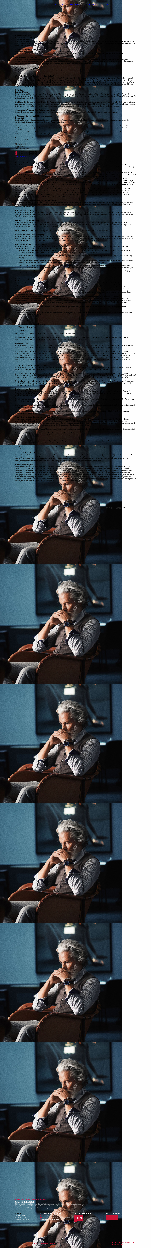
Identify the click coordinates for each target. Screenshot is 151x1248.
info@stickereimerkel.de (25, 156)
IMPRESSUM (129, 1243)
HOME (44, 4)
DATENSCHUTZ (117, 1245)
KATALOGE (91, 4)
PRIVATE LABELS (58, 4)
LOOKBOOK (75, 4)
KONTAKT (104, 4)
